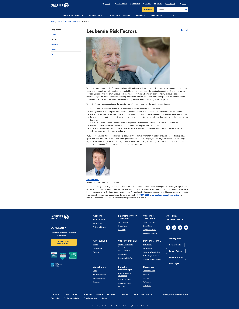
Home (53, 21)
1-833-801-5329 (142, 195)
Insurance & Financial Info (151, 252)
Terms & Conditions (71, 294)
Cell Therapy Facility (124, 283)
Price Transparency (90, 298)
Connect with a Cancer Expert (63, 242)
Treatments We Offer (150, 233)
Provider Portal (176, 257)
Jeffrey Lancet (92, 179)
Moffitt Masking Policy (72, 298)
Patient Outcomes (99, 278)
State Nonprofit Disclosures (105, 294)
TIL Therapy (122, 230)
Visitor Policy (55, 298)
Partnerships (147, 282)
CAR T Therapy (123, 222)
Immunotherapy (123, 226)
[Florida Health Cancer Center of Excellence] (62, 256)
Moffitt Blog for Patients (151, 256)
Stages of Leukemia (103, 306)
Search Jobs (97, 223)
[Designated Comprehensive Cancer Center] (54, 256)
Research (96, 282)
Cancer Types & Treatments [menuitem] (73, 15)
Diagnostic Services (149, 230)
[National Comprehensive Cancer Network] (56, 265)
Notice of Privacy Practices (143, 294)
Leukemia (68, 21)
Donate (149, 9)
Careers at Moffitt (99, 219)
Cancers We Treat (149, 222)
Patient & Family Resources (152, 259)
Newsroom (146, 278)
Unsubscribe (87, 294)
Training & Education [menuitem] (157, 15)
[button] (107, 4)
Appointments (147, 245)
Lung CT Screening (124, 251)
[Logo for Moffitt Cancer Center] (64, 217)
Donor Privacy (124, 294)
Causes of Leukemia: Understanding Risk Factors (125, 306)
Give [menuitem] (172, 15)
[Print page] (182, 30)
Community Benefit (99, 274)
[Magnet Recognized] (73, 256)
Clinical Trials (147, 226)
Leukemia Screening (147, 306)
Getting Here (175, 238)
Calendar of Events (149, 271)
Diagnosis (76, 21)
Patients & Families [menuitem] (96, 15)
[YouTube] (186, 227)
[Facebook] (168, 227)
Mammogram (122, 254)
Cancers (59, 21)
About (95, 271)
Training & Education (99, 227)
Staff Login (174, 263)
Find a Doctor (147, 248)
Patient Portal (175, 245)
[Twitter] (174, 227)
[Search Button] (186, 9)
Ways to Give (97, 248)
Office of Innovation (124, 287)
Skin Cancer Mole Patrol (126, 258)
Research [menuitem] (139, 15)
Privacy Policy (55, 294)
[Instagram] (180, 227)
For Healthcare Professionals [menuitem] (119, 15)
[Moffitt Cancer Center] (60, 5)
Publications (147, 286)
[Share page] (186, 30)
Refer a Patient (175, 251)
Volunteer (96, 252)
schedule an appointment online (165, 195)
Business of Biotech (124, 279)
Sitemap (104, 298)
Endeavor (146, 274)
